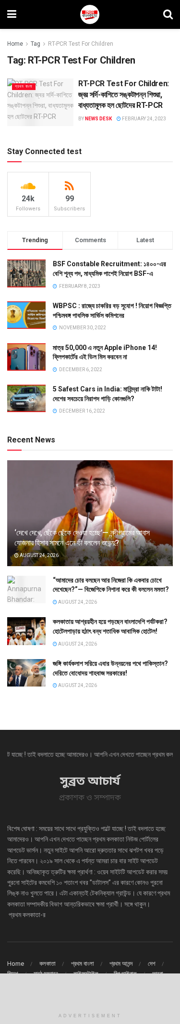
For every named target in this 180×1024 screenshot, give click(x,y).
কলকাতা (47, 963)
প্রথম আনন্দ (120, 963)
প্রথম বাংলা (24, 86)
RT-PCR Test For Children (80, 43)
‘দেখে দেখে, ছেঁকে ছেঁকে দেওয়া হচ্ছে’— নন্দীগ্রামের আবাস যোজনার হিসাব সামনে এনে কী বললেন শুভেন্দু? (82, 537)
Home (15, 43)
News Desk (98, 118)
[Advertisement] (90, 990)
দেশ (152, 963)
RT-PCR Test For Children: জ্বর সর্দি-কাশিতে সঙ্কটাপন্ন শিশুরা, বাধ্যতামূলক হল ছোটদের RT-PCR (123, 94)
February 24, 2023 (143, 118)
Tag (35, 43)
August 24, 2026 (39, 555)
